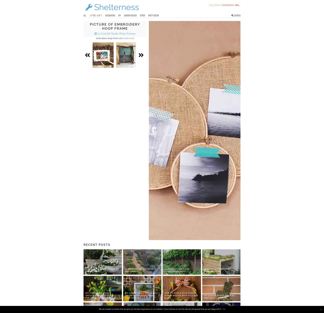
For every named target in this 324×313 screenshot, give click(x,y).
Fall (237, 5)
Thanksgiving (227, 5)
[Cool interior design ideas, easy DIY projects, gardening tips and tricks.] (112, 12)
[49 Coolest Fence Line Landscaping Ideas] (182, 262)
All (85, 15)
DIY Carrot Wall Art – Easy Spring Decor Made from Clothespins (141, 295)
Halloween (214, 5)
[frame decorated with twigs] (103, 55)
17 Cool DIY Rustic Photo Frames (116, 33)
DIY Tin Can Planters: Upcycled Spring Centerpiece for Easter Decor (102, 295)
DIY (119, 15)
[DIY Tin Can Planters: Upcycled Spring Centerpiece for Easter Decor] (103, 288)
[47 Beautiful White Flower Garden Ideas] (103, 262)
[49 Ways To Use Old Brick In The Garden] (142, 262)
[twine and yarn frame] (126, 55)
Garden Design (130, 15)
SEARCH (237, 15)
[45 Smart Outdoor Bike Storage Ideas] (221, 262)
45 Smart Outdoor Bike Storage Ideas (217, 270)
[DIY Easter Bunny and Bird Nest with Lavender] (221, 288)
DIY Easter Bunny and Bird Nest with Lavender (219, 297)
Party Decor (153, 15)
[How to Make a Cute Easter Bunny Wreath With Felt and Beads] (182, 288)
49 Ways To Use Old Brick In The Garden (141, 270)
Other (142, 15)
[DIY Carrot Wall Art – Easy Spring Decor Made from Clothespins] (142, 288)
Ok (224, 309)
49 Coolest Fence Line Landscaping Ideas (177, 270)
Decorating (110, 15)
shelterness (128, 38)
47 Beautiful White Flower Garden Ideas (101, 270)
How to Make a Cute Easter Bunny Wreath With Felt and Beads (181, 295)
